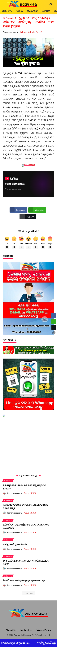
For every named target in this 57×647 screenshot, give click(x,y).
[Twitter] (28, 621)
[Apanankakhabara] (22, 4)
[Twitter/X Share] (53, 327)
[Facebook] (25, 621)
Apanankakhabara (10, 32)
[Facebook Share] (53, 315)
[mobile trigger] (5, 4)
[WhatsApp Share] (53, 321)
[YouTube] (32, 621)
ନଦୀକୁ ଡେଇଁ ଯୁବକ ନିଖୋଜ (15, 544)
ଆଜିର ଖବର (8, 481)
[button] (53, 332)
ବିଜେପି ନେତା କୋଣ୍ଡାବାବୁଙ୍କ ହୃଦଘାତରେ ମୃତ (24, 580)
